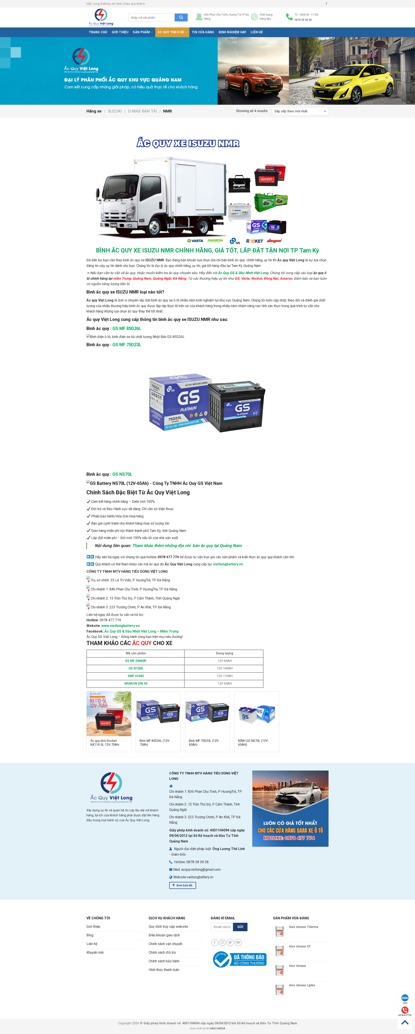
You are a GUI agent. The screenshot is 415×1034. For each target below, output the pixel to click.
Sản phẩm (141, 32)
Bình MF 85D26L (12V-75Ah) (155, 743)
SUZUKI (115, 111)
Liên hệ (257, 32)
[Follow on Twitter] (230, 942)
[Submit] (181, 17)
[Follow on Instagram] (222, 942)
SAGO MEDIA (217, 1028)
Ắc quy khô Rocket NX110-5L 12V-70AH (104, 743)
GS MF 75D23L (126, 344)
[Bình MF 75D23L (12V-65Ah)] (207, 713)
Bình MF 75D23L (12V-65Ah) (204, 743)
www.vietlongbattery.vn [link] (120, 626)
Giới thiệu (120, 32)
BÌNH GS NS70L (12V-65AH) (253, 743)
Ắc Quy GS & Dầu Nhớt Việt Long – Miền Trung (141, 631)
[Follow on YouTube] (238, 942)
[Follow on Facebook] (326, 3)
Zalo (404, 1003)
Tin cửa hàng (203, 32)
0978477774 (404, 1015)
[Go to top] (405, 1022)
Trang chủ (98, 32)
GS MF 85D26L (126, 328)
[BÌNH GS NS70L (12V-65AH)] (257, 713)
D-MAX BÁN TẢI (142, 111)
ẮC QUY (142, 643)
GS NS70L (122, 474)
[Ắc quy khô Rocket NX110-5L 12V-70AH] (109, 713)
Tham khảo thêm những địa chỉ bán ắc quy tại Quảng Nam (187, 545)
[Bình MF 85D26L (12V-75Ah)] (158, 713)
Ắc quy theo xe (171, 32)
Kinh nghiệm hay (232, 32)
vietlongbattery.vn (228, 564)
